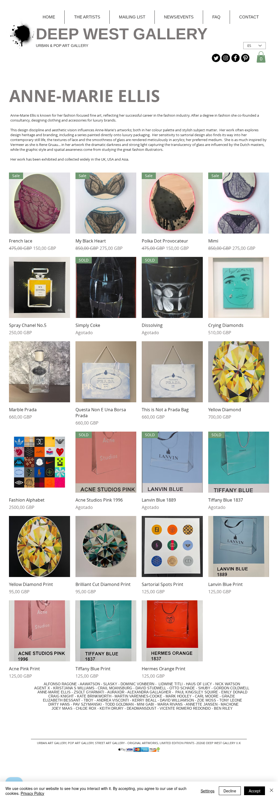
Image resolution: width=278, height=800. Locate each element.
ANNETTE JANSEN (202, 704)
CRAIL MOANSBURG (115, 688)
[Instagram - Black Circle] (226, 58)
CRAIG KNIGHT (61, 696)
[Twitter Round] (216, 58)
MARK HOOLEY (179, 696)
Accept (254, 790)
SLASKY (110, 684)
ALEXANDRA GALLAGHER (149, 692)
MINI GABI (145, 704)
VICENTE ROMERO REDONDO (185, 708)
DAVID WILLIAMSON (177, 700)
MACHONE (230, 704)
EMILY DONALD (234, 692)
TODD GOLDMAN (119, 704)
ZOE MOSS (206, 700)
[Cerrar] (271, 791)
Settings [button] (207, 790)
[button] (261, 57)
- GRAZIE (227, 696)
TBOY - (90, 700)
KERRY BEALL (144, 700)
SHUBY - (206, 688)
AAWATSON (90, 684)
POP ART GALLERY (80, 743)
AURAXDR (115, 692)
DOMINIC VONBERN (137, 684)
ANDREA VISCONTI (113, 700)
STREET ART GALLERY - (111, 743)
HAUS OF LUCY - (200, 684)
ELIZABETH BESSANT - (57, 700)
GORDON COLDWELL (231, 688)
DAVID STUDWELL (150, 688)
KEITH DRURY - (113, 708)
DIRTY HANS (59, 704)
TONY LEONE (230, 700)
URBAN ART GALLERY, (52, 743)
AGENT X (40, 688)
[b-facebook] (235, 58)
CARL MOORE (207, 696)
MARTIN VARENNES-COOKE (138, 696)
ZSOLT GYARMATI (89, 692)
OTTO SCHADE (182, 688)
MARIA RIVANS (170, 704)
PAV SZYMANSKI (88, 704)
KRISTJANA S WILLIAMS (73, 688)
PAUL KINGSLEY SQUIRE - (198, 692)
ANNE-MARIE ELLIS (54, 692)
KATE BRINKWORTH (94, 696)
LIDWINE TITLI (171, 684)
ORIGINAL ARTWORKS (142, 743)
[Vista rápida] (39, 287)
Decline (229, 790)
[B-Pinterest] (245, 58)
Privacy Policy (32, 793)
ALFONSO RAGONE (54, 684)
